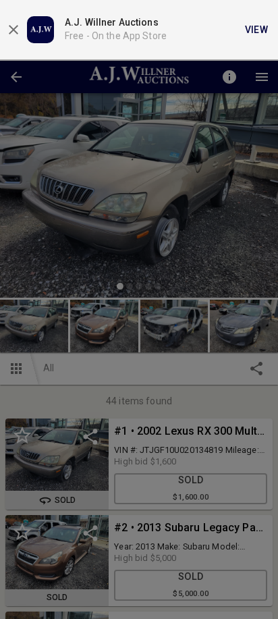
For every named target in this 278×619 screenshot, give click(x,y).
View (257, 29)
